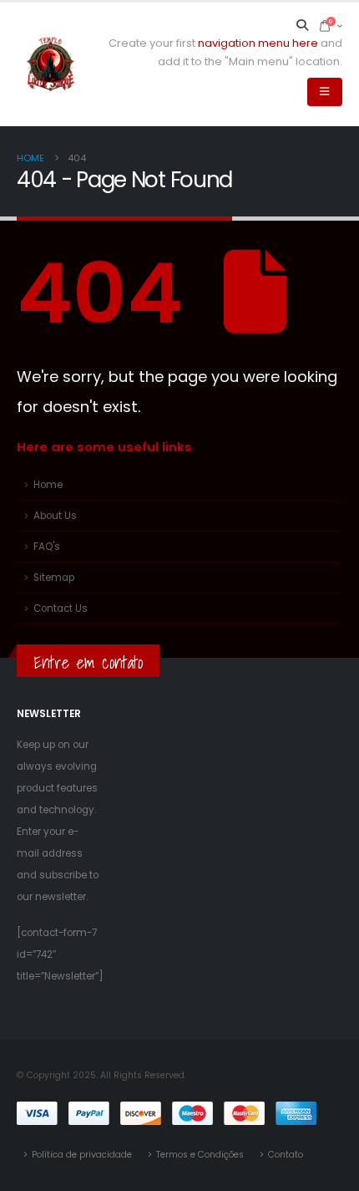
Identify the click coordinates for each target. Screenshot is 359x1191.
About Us (55, 515)
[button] (303, 25)
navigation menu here (258, 43)
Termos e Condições (200, 1154)
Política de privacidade (82, 1154)
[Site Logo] (50, 65)
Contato (285, 1154)
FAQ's (46, 546)
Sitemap (53, 577)
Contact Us (60, 608)
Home (48, 484)
